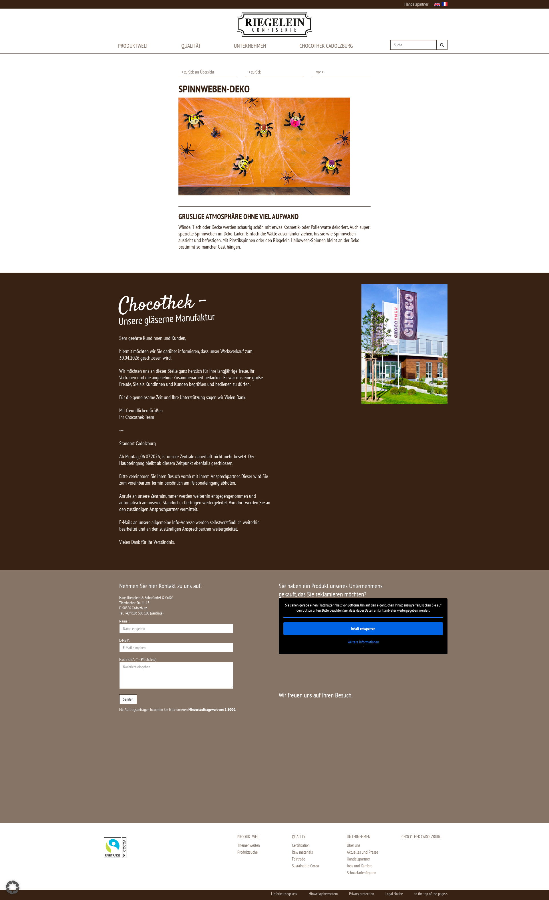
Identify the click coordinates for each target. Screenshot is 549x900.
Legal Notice (394, 893)
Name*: (124, 621)
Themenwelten (248, 845)
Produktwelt (133, 45)
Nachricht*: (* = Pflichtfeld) (137, 659)
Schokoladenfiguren (361, 872)
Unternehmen (250, 45)
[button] (12, 887)
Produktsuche (247, 852)
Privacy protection (361, 893)
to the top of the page (429, 893)
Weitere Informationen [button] (363, 642)
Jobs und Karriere (359, 866)
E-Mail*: (124, 640)
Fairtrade (298, 859)
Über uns (353, 845)
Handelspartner (416, 4)
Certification (301, 845)
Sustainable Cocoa (305, 866)
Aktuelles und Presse (362, 852)
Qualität (191, 45)
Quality (298, 836)
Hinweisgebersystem (323, 893)
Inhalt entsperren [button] (363, 628)
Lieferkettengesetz (284, 893)
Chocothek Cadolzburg (326, 45)
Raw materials (302, 852)
